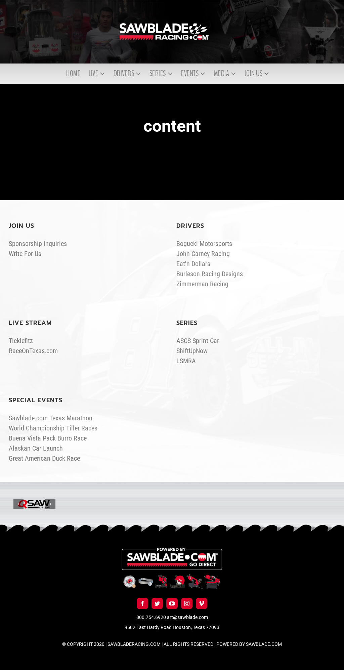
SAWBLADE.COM (264, 644)
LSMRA (186, 361)
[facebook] (142, 603)
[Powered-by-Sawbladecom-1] (172, 551)
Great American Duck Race (44, 458)
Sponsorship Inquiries (38, 244)
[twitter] (157, 603)
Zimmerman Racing (202, 284)
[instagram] (186, 603)
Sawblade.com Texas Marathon (50, 418)
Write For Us (25, 254)
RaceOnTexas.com (33, 351)
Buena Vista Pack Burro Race (48, 438)
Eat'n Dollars (193, 264)
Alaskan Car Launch (36, 448)
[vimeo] (201, 603)
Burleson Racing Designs (209, 274)
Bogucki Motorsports (204, 244)
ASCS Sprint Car (197, 341)
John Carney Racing (203, 254)
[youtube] (172, 603)
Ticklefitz (21, 341)
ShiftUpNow (192, 351)
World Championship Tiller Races (53, 428)
